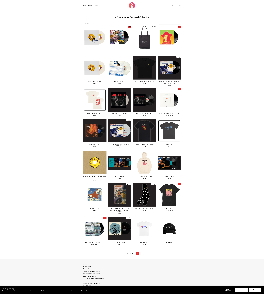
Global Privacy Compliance (89, 276)
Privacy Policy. (84, 291)
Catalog (90, 5)
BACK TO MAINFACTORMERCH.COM (91, 283)
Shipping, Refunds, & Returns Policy (91, 271)
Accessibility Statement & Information (91, 273)
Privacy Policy (86, 269)
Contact (96, 5)
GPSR (84, 281)
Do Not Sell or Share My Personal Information (93, 278)
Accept (241, 290)
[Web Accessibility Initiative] (0, 292)
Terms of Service (87, 266)
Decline (255, 290)
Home (84, 5)
